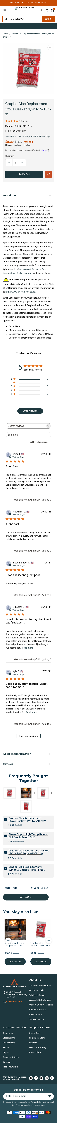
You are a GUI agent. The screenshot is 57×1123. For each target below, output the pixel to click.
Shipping (8, 145)
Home (5, 34)
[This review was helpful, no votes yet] (43, 499)
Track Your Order (10, 1067)
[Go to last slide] (8, 940)
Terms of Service (36, 1019)
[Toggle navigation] (5, 26)
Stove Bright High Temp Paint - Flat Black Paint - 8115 (28, 836)
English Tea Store (37, 1038)
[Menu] (5, 10)
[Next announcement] (53, 3)
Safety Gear (34, 1033)
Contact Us (8, 1033)
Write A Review (30, 411)
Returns (6, 1047)
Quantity (9, 156)
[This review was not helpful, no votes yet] (48, 499)
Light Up (33, 1042)
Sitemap (6, 1062)
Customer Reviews (37, 1009)
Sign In (6, 1052)
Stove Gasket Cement (28, 269)
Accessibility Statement (40, 1000)
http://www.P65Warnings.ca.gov (20, 292)
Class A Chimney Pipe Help (41, 1005)
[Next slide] (49, 940)
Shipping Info (9, 1038)
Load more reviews (28, 736)
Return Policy (9, 1042)
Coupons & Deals (11, 1057)
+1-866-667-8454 (14, 1001)
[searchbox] (26, 425)
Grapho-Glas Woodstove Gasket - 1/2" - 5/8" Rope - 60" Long (29, 852)
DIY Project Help (36, 990)
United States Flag (37, 1047)
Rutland (9, 126)
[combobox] (21, 19)
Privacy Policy (35, 1014)
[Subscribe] (49, 1096)
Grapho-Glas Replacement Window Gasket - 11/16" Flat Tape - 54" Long (26, 868)
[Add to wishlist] (47, 10)
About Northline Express (40, 985)
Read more (27, 648)
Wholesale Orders (37, 995)
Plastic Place (35, 1052)
